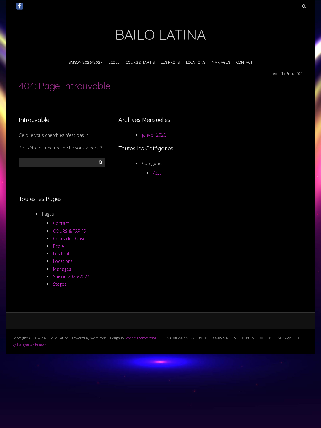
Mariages (221, 62)
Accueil (278, 73)
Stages (59, 284)
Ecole (113, 62)
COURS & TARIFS (140, 62)
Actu (157, 173)
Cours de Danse (69, 239)
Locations (195, 62)
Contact (244, 62)
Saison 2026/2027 (85, 62)
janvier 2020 (154, 135)
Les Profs (170, 62)
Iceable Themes (136, 338)
